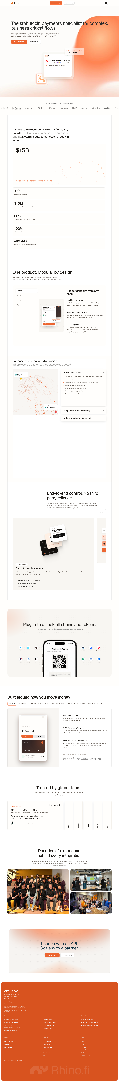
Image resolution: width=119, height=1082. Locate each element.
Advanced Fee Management (89, 1025)
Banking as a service (10, 1030)
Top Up (27, 736)
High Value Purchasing (11, 1020)
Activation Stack (47, 1020)
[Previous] (99, 511)
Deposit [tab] (19, 291)
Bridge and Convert (48, 1025)
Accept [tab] (19, 295)
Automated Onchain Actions (89, 1022)
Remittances (8, 1025)
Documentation (47, 1047)
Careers (6, 1044)
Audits (83, 1053)
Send (39, 736)
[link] (15, 3)
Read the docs (67, 955)
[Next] (104, 511)
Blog (44, 1050)
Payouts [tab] (19, 305)
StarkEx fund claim (48, 1053)
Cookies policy (85, 1055)
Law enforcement (86, 1050)
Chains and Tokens (48, 1028)
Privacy (83, 1044)
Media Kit (45, 1055)
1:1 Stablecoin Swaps (87, 1020)
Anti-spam (84, 1047)
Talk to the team (52, 955)
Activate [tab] (19, 300)
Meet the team (8, 1041)
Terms (82, 1041)
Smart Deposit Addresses (50, 1022)
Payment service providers (12, 1028)
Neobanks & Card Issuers (11, 1022)
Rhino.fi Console (47, 1041)
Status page (46, 1044)
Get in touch (8, 1047)
